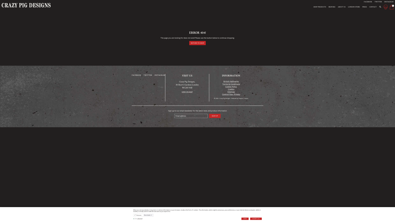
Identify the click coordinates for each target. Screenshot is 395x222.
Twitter (378, 2)
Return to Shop (197, 43)
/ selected (137, 219)
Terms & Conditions (231, 84)
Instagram (388, 2)
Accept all (256, 219)
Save (245, 219)
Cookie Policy (231, 86)
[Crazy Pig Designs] (49, 5)
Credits (231, 89)
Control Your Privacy (231, 94)
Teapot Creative (243, 98)
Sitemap (231, 92)
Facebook (368, 2)
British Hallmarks (231, 81)
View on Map (187, 92)
